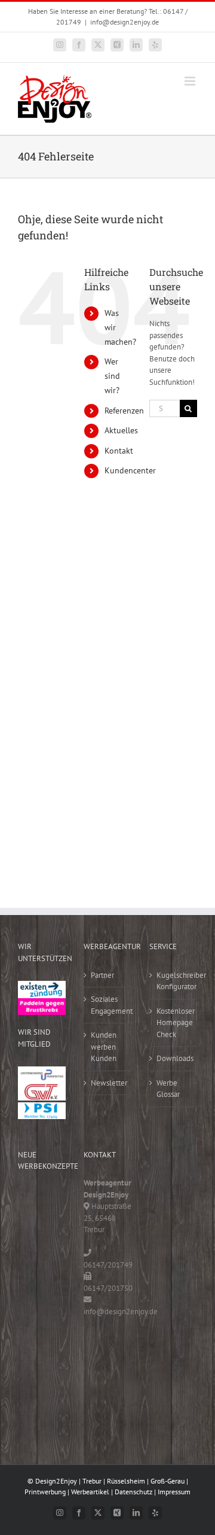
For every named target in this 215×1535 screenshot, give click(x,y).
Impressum (174, 1491)
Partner (102, 975)
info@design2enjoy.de (124, 21)
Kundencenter (130, 470)
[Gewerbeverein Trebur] (42, 1089)
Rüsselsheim (126, 1480)
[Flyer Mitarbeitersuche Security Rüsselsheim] (36, 1275)
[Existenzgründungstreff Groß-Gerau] (42, 986)
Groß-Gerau (167, 1480)
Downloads (173, 1058)
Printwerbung (45, 1491)
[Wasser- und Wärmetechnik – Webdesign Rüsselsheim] (36, 1349)
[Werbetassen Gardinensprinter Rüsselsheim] (36, 1201)
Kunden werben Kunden (103, 1046)
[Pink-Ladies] (42, 1004)
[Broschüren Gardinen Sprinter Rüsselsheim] (36, 1299)
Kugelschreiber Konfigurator (173, 981)
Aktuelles (121, 430)
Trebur (92, 1480)
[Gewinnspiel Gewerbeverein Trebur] (36, 1373)
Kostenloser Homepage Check (173, 1022)
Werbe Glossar (168, 1089)
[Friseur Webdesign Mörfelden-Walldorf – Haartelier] (36, 1398)
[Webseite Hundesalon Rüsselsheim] (36, 1324)
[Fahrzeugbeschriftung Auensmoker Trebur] (36, 1250)
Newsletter (108, 1083)
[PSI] (42, 1108)
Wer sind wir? (112, 376)
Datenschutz (133, 1491)
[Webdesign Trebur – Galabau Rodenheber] (36, 1226)
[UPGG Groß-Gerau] (42, 1072)
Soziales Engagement (108, 1005)
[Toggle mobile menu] (191, 81)
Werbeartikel (90, 1491)
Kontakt (119, 450)
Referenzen (124, 410)
